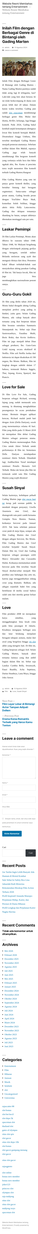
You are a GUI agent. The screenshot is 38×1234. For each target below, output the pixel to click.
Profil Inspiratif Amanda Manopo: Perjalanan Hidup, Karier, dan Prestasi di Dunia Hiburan (17, 900)
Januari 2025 (10, 986)
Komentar (6, 755)
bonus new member (11, 1176)
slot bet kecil (8, 1114)
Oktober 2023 (10, 1034)
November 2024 (11, 994)
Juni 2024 (8, 1014)
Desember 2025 (11, 959)
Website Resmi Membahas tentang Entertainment (17, 5)
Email (4, 795)
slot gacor (6, 1138)
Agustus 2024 (10, 1006)
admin (7, 47)
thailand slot (7, 1126)
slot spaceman (15, 112)
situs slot (6, 1200)
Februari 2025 (10, 982)
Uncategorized (11, 1094)
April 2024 (9, 1018)
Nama (5, 783)
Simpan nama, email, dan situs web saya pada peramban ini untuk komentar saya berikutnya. (18, 823)
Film (6, 691)
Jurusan (7, 1078)
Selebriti (8, 1086)
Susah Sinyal (22, 691)
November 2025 (11, 963)
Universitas (9, 1098)
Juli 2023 (8, 1042)
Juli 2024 (8, 1010)
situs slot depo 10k (10, 1142)
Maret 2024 (9, 1022)
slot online (7, 1172)
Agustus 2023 (10, 1038)
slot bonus (6, 1110)
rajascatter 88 (8, 1106)
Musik (7, 1082)
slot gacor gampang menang (14, 1150)
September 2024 (11, 1002)
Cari (4, 847)
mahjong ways (8, 1208)
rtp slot (32, 641)
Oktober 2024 (10, 998)
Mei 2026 (8, 951)
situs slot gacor (9, 1160)
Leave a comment (11, 50)
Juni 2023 (8, 1046)
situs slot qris (8, 1134)
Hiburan (8, 1074)
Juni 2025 (8, 975)
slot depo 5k (7, 1118)
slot (6, 1090)
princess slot (7, 1188)
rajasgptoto (7, 1166)
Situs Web (6, 807)
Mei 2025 (8, 978)
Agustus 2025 (10, 966)
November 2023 (11, 1030)
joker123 (6, 1184)
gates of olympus (9, 1130)
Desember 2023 (11, 1026)
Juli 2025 (8, 970)
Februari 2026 (10, 955)
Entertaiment (10, 1066)
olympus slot (8, 1192)
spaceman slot (8, 1122)
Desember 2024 (11, 990)
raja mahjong (8, 1196)
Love (14, 691)
